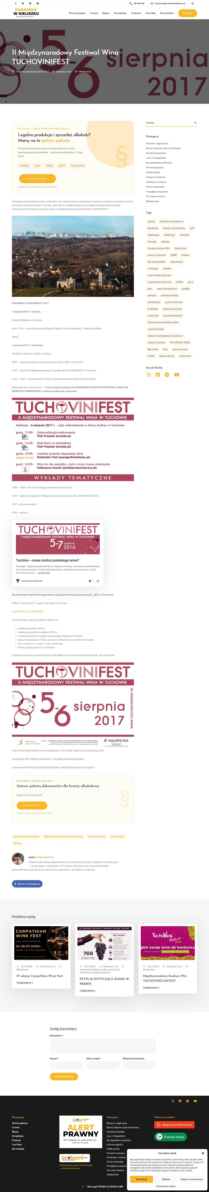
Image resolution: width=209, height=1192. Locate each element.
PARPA (179, 282)
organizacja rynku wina (159, 282)
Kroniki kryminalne (156, 153)
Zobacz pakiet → (32, 805)
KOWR (174, 255)
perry (190, 282)
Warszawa (153, 349)
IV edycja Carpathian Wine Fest (40, 976)
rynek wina (153, 316)
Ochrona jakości (155, 167)
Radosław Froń (63, 71)
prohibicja (153, 309)
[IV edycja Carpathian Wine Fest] (41, 942)
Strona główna (77, 13)
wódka (151, 356)
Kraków (185, 255)
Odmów (166, 1179)
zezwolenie (185, 356)
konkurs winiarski (157, 255)
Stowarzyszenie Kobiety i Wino (163, 322)
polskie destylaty (169, 295)
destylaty (184, 235)
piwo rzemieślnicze (167, 289)
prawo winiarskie (173, 302)
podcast (152, 295)
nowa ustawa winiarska (159, 275)
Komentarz (56, 1036)
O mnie (94, 13)
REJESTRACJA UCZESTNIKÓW (27, 611)
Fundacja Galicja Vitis (159, 248)
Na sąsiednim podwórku (159, 162)
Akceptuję (141, 1179)
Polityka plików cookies (165, 1186)
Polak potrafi (153, 172)
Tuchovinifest (117, 836)
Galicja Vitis (180, 248)
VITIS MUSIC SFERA (180, 342)
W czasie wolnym (155, 196)
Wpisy (106, 13)
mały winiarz (176, 262)
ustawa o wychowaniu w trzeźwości (165, 336)
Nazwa (54, 1058)
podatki (186, 289)
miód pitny (153, 269)
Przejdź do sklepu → (37, 178)
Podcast (136, 13)
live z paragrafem (156, 262)
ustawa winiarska (156, 342)
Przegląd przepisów (157, 191)
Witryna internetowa (133, 1058)
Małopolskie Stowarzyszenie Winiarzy (63, 836)
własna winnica (166, 356)
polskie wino (154, 302)
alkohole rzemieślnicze (171, 221)
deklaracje (169, 235)
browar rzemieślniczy (174, 228)
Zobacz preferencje (192, 1179)
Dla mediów (167, 13)
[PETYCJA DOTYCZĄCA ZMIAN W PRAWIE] (104, 942)
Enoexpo (152, 242)
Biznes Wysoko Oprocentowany (163, 148)
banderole (153, 228)
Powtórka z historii (156, 182)
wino (165, 349)
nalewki (167, 269)
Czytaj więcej (24, 983)
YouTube (151, 13)
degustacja (153, 235)
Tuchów (17, 843)
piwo (150, 289)
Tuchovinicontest (96, 836)
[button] (202, 1153)
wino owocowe (180, 349)
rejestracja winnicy (172, 309)
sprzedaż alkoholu (172, 316)
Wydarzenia (85, 71)
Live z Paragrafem (156, 158)
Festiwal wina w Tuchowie (26, 836)
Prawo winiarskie (155, 187)
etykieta (165, 242)
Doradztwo (120, 13)
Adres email (93, 1058)
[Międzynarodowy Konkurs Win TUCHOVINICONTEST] (168, 942)
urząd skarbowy (156, 329)
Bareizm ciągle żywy (157, 143)
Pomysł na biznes (155, 177)
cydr (192, 228)
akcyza (151, 221)
